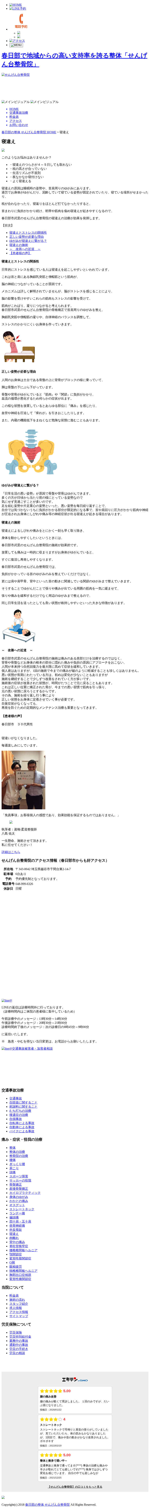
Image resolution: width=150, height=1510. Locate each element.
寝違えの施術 (18, 245)
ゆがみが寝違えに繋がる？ (28, 240)
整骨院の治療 (18, 1156)
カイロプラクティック (25, 1192)
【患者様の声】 (20, 253)
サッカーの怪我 (20, 1180)
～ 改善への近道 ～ (25, 249)
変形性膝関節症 (20, 1279)
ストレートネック (21, 1209)
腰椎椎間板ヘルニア (23, 1250)
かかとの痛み (18, 1201)
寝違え (14, 1233)
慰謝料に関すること (23, 1106)
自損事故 (15, 1119)
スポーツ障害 (18, 1176)
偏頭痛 (14, 1217)
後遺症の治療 (18, 1114)
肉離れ (14, 1238)
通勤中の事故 (18, 1344)
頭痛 (12, 1172)
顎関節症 (15, 1254)
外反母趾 (15, 1229)
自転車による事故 (21, 1123)
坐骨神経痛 (17, 1225)
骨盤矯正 (15, 1184)
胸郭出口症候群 (20, 1275)
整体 (12, 1147)
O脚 (12, 1262)
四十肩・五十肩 (20, 1221)
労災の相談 (17, 1353)
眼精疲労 (15, 1266)
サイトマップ (18, 1316)
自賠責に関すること (23, 1102)
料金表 (14, 1295)
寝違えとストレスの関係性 (28, 232)
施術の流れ (17, 1299)
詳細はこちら (11, 852)
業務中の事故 (18, 1340)
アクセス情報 (18, 1312)
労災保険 (15, 1332)
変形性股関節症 (20, 1258)
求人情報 (15, 1308)
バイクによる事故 (21, 1131)
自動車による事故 (21, 1127)
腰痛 (12, 1160)
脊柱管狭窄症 (18, 1246)
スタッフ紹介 (18, 1303)
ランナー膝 (17, 1213)
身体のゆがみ (18, 1197)
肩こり (14, 1168)
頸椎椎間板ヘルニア (23, 1270)
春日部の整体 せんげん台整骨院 (47, 1504)
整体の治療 (17, 1151)
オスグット (17, 1205)
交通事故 (15, 1098)
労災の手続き (18, 1349)
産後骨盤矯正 (18, 1188)
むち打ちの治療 (20, 1110)
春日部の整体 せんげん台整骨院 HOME (29, 132)
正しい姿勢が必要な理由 (26, 236)
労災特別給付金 (20, 1336)
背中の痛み (17, 1242)
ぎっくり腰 (17, 1164)
